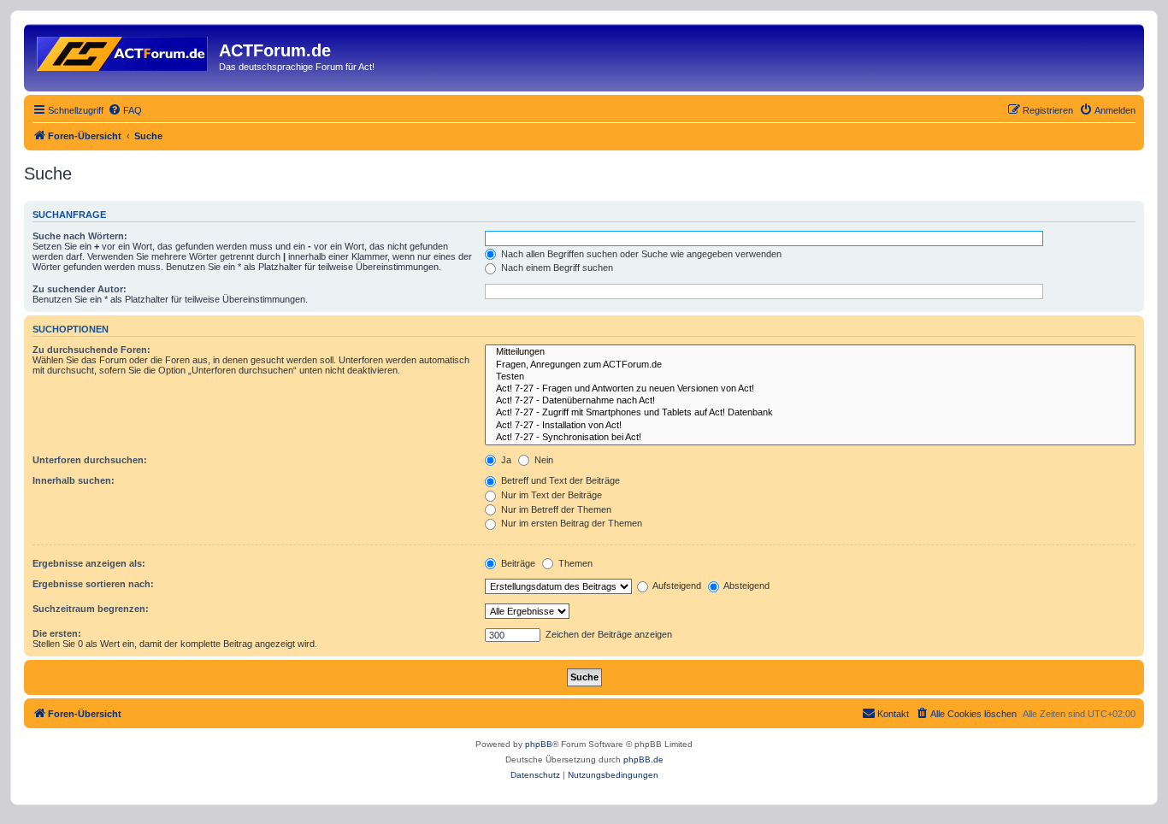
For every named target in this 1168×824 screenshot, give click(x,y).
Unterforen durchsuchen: (89, 460)
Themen (574, 563)
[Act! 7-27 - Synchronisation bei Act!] (810, 438)
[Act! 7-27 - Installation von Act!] (810, 426)
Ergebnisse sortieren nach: (93, 584)
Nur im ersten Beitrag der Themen (570, 523)
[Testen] (810, 377)
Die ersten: (56, 633)
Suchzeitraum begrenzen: (90, 608)
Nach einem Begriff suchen (555, 267)
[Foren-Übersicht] (123, 50)
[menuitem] (125, 110)
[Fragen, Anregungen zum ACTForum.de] (810, 365)
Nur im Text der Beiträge (550, 495)
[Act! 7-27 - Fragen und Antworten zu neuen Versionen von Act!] (810, 389)
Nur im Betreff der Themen (554, 509)
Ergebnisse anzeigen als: (88, 563)
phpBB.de (643, 759)
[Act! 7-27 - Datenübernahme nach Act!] (810, 401)
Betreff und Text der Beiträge (559, 480)
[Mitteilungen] (810, 352)
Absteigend (746, 585)
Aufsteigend (676, 585)
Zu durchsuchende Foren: (91, 349)
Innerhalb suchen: (73, 480)
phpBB (538, 744)
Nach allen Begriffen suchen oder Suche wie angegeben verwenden (640, 254)
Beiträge (516, 563)
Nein (542, 460)
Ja (504, 460)
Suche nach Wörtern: (79, 236)
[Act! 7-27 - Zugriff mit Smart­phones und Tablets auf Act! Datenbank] (810, 413)
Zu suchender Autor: (79, 289)
